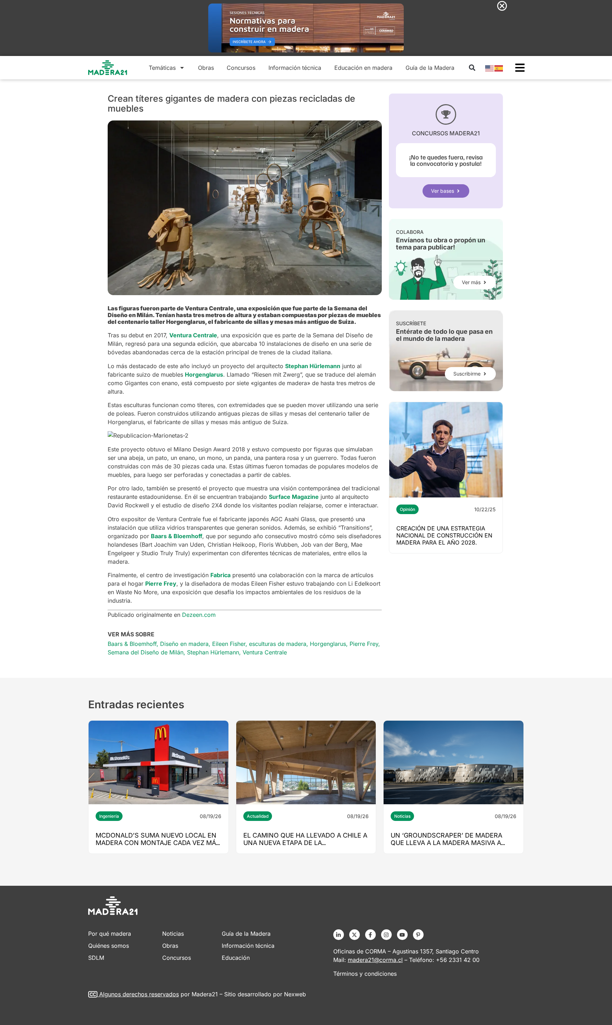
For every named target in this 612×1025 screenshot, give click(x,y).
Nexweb (295, 994)
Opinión (407, 509)
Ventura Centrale (265, 652)
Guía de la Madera (430, 67)
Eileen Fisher (228, 643)
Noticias (402, 816)
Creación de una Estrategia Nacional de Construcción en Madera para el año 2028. (444, 535)
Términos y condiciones (365, 973)
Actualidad (257, 816)
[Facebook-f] (370, 934)
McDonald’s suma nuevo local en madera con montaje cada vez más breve (158, 843)
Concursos (241, 67)
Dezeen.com (199, 614)
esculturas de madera (277, 643)
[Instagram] (386, 934)
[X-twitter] (354, 934)
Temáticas (162, 67)
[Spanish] (499, 67)
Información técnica (294, 67)
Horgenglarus (328, 643)
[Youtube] (402, 934)
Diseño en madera (184, 643)
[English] (489, 67)
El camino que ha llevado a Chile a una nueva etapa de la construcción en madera (305, 843)
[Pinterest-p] (418, 934)
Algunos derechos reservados (139, 994)
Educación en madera (363, 67)
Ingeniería (109, 816)
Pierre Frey (364, 643)
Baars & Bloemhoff (132, 643)
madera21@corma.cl (375, 959)
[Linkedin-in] (338, 934)
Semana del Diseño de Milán (145, 652)
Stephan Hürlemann (213, 652)
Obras (206, 67)
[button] (472, 68)
